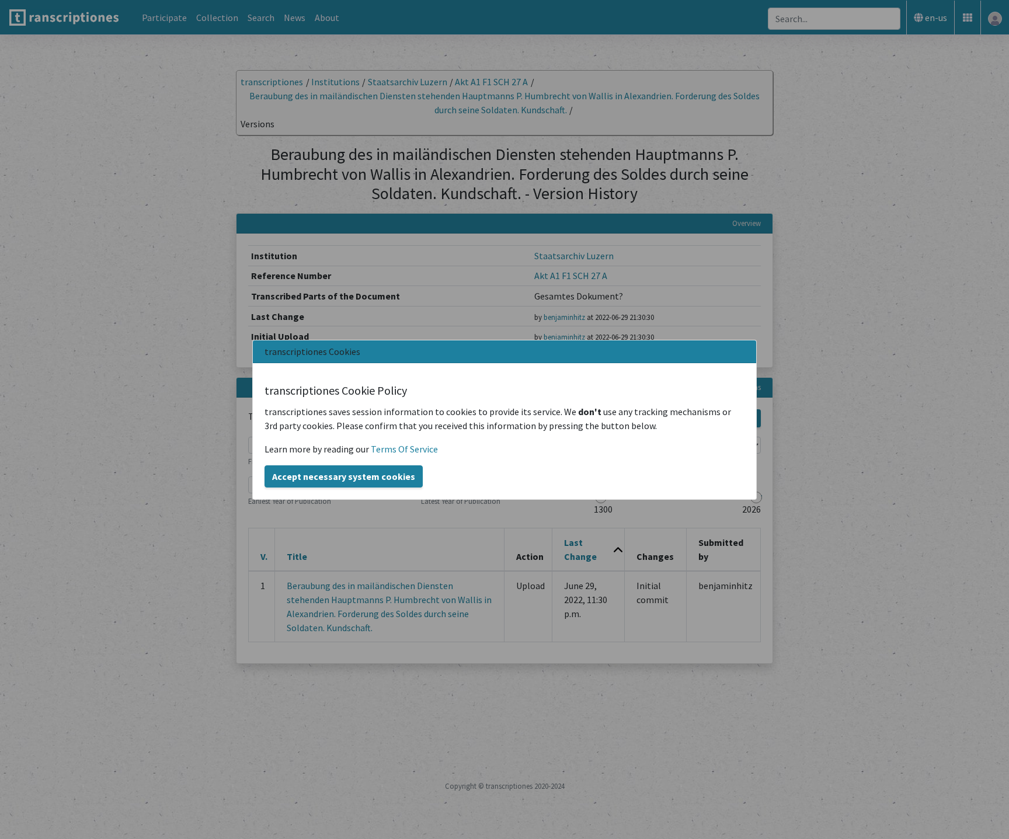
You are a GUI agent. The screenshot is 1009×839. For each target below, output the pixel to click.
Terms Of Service (404, 449)
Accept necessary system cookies (343, 476)
